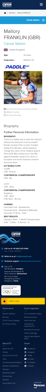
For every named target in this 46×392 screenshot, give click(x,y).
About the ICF (8, 349)
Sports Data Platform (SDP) (32, 338)
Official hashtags (30, 333)
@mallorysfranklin (13, 115)
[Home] (7, 4)
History (5, 352)
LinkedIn (30, 366)
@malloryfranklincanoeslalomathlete (21, 109)
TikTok (29, 355)
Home (6, 13)
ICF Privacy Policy (9, 324)
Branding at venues (31, 330)
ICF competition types (32, 314)
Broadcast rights (9, 373)
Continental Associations (12, 362)
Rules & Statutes (9, 314)
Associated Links (9, 383)
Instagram (31, 352)
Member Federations (11, 366)
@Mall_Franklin (13, 112)
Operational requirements (29, 325)
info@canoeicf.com (24, 256)
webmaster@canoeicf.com (30, 261)
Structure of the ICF (10, 355)
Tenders (6, 380)
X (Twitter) (31, 362)
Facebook (31, 349)
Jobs (4, 359)
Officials (6, 369)
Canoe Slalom (14, 44)
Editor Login (14, 301)
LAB (35, 388)
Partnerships (7, 376)
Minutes (6, 317)
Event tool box (30, 320)
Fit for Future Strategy (11, 320)
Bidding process (30, 317)
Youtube (30, 359)
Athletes (12, 13)
